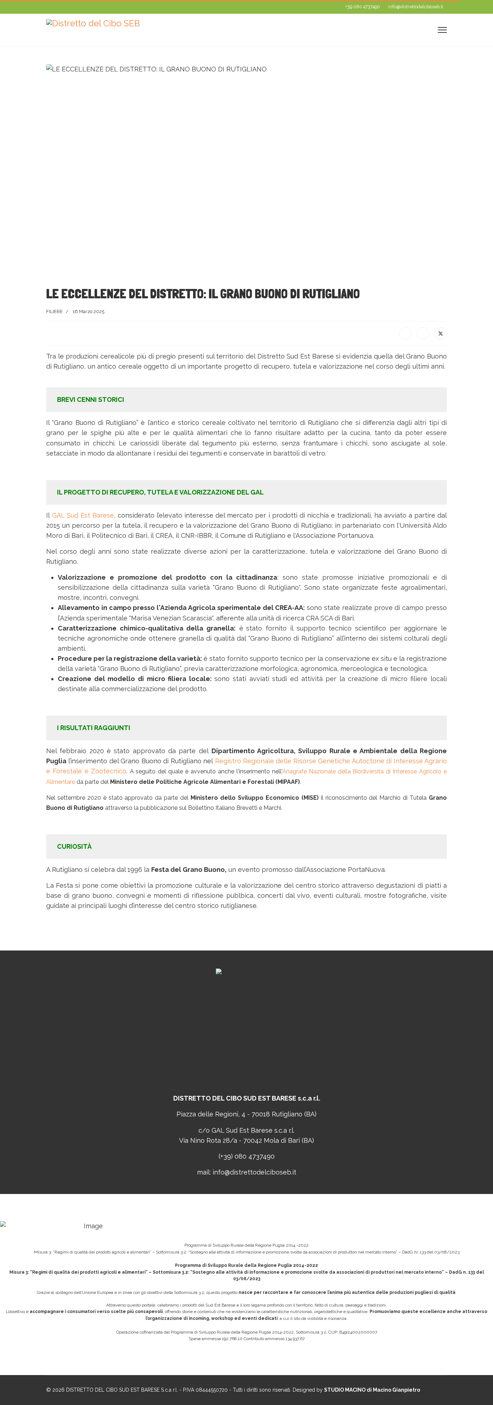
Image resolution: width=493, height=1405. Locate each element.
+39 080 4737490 (362, 6)
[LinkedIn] (423, 333)
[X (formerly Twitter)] (441, 333)
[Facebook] (405, 333)
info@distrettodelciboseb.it (415, 6)
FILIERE (54, 311)
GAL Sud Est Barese (82, 515)
